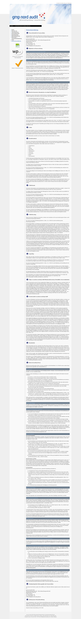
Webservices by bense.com (45, 616)
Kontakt (58, 3)
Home (13, 29)
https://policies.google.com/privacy (32, 275)
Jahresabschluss (15, 32)
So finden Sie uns (63, 3)
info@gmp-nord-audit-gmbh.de (35, 45)
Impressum (69, 3)
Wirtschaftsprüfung (16, 36)
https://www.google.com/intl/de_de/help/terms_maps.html (37, 276)
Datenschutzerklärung (16, 41)
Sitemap (55, 616)
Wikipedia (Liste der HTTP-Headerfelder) (47, 108)
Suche (52, 616)
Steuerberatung (15, 34)
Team (13, 39)
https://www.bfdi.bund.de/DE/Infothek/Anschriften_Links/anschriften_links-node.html (42, 581)
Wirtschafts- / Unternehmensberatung (17, 38)
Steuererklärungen (15, 33)
